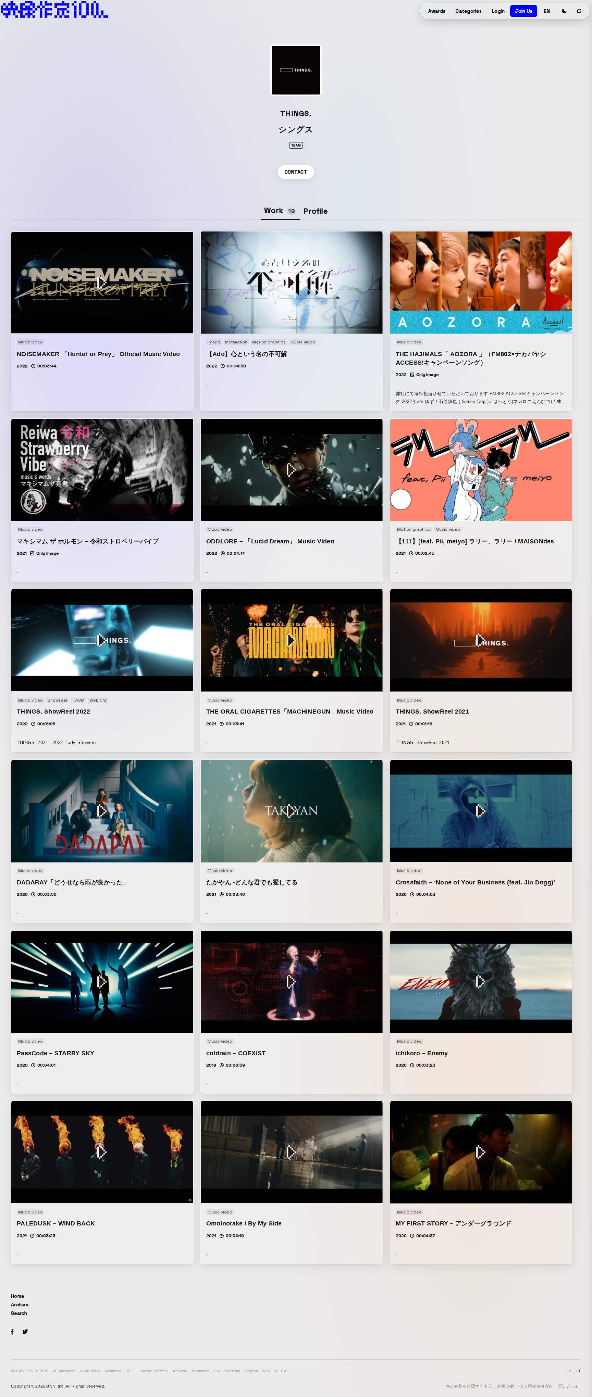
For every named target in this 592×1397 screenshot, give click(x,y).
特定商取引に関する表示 (469, 1386)
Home (17, 1296)
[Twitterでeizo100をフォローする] (25, 1333)
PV (283, 1371)
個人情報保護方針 (536, 1386)
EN (547, 11)
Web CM (269, 1371)
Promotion (200, 1371)
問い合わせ (568, 1386)
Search (19, 1313)
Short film (232, 1371)
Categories (469, 11)
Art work (180, 1371)
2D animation (64, 1371)
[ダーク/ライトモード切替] (564, 11)
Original (251, 1371)
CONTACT (296, 172)
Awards (437, 11)
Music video (89, 1371)
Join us (523, 11)
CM (216, 1371)
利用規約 (505, 1386)
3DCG (131, 1371)
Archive (19, 1304)
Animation (112, 1371)
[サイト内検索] (579, 11)
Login (498, 11)
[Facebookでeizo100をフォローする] (12, 1333)
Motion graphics (155, 1371)
